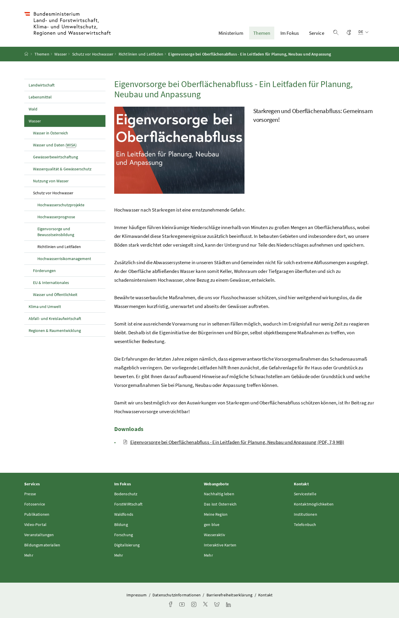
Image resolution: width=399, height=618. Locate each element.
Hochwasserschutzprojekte (60, 204)
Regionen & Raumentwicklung (55, 330)
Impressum (137, 595)
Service (316, 33)
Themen (261, 33)
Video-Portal (35, 524)
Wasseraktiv (214, 534)
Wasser (60, 54)
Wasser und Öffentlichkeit (55, 294)
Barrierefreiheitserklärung (230, 595)
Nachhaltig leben (219, 493)
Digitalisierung (127, 545)
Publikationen (36, 514)
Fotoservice (34, 504)
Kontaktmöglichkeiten (314, 504)
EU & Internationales (51, 282)
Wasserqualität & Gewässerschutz (62, 169)
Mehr (28, 555)
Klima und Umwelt (45, 306)
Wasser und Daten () (55, 145)
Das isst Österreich (220, 504)
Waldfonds (123, 514)
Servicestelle (305, 493)
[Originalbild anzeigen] (179, 150)
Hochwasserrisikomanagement (64, 258)
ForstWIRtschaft (128, 504)
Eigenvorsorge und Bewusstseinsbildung (55, 231)
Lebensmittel (40, 97)
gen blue (211, 524)
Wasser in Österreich (50, 133)
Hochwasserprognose (56, 216)
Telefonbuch (305, 524)
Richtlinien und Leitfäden (141, 54)
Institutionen (305, 514)
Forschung (123, 534)
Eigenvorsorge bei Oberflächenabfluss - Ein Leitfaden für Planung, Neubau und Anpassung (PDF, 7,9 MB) (237, 442)
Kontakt (265, 595)
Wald (33, 109)
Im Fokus (289, 33)
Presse (30, 493)
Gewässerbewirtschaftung (55, 157)
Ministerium (230, 33)
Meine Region (216, 514)
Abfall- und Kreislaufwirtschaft (55, 318)
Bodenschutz (126, 493)
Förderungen (44, 270)
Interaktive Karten (220, 545)
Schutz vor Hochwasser (93, 54)
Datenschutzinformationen (177, 595)
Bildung (121, 524)
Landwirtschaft (42, 85)
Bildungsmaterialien (42, 545)
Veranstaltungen (39, 534)
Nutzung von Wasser (51, 181)
